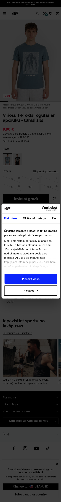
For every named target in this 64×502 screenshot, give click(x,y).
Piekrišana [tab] (10, 218)
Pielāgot (29, 290)
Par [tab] (54, 218)
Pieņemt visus (30, 278)
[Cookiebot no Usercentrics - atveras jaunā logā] (43, 208)
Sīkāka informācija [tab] (34, 218)
